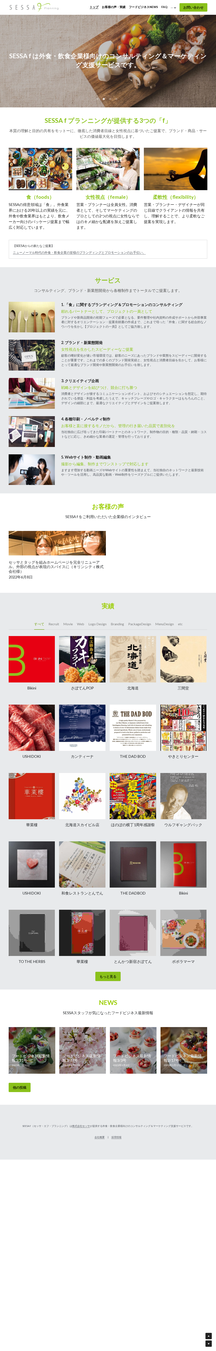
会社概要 (99, 1137)
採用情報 (116, 1137)
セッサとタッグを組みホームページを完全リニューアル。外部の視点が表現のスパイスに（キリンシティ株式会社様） (56, 567)
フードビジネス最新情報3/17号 (81, 1058)
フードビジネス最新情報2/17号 (183, 1058)
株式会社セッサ (81, 1126)
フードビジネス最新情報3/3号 (132, 1058)
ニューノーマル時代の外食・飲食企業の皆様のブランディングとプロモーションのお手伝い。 (79, 252)
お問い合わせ (193, 7)
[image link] (34, 7)
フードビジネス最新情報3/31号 (31, 1058)
